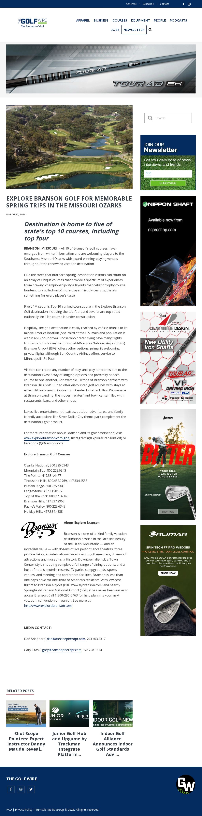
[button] (150, 29)
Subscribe (148, 4)
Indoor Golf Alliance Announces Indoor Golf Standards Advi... (113, 743)
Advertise (131, 4)
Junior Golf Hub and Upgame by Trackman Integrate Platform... (69, 743)
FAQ (9, 809)
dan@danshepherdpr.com (66, 639)
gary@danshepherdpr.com (61, 650)
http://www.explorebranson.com (48, 605)
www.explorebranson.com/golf (46, 438)
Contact (164, 4)
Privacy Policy (23, 809)
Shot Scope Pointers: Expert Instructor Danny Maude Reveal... (26, 741)
